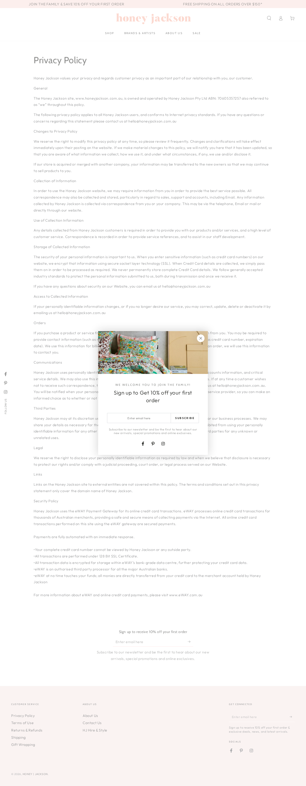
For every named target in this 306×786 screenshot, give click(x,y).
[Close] (201, 338)
